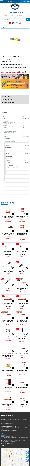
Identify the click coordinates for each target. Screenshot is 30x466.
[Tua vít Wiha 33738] (22, 398)
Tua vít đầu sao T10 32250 (22, 353)
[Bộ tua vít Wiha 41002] (8, 331)
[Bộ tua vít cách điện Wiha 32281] (8, 398)
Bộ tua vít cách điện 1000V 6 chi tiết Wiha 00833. (22, 235)
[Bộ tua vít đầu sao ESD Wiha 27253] (8, 364)
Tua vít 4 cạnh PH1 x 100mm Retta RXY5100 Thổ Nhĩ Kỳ (22, 253)
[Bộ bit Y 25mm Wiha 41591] (3, 52)
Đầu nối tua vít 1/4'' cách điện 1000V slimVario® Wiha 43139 (8, 355)
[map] (15, 457)
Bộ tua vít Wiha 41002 (8, 336)
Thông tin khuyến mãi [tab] (8, 102)
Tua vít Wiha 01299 (7, 387)
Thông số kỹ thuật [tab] (7, 96)
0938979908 (25, 1)
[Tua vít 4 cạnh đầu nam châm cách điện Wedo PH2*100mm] (22, 314)
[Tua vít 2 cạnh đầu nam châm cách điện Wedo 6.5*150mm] (22, 281)
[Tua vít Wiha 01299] (8, 381)
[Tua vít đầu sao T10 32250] (22, 348)
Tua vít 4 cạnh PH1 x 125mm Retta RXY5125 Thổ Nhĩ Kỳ (7, 253)
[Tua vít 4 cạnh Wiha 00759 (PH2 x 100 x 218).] (8, 227)
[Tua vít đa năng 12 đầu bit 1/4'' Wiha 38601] (22, 331)
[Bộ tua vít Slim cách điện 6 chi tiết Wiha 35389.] (8, 210)
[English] (13, 23)
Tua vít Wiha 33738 (22, 404)
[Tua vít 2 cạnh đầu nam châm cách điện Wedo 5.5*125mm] (8, 298)
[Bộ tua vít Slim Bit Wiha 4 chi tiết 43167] (22, 381)
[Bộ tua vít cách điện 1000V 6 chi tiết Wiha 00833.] (22, 227)
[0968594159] (27, 456)
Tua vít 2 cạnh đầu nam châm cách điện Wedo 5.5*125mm (7, 305)
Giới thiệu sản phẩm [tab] (7, 99)
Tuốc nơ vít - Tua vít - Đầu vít (14, 27)
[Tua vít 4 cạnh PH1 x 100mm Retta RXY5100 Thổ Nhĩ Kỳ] (22, 246)
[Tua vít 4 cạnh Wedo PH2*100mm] (22, 264)
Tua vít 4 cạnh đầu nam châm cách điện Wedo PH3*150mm (7, 322)
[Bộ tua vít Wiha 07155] (22, 364)
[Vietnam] (10, 23)
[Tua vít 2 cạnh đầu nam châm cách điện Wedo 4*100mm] (22, 298)
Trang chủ (3, 27)
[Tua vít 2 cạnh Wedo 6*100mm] (8, 281)
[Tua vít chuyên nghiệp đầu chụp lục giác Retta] (8, 264)
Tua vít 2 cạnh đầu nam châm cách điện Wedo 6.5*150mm (22, 288)
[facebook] (27, 460)
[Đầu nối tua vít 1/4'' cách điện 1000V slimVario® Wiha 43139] (8, 348)
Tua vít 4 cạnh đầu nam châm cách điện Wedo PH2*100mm (22, 322)
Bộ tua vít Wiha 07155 (22, 370)
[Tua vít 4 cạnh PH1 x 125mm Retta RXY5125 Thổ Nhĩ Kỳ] (8, 246)
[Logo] (15, 6)
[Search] (28, 19)
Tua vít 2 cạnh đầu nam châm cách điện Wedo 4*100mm (22, 305)
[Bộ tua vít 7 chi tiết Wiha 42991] (22, 210)
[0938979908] (27, 452)
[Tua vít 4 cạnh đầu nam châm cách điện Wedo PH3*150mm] (8, 314)
